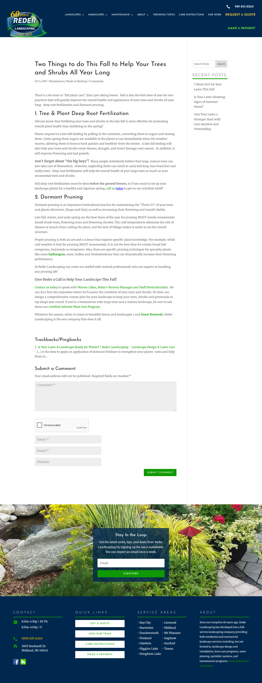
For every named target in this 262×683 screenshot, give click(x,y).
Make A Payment (241, 28)
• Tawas (167, 648)
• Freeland (144, 638)
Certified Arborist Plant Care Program (74, 306)
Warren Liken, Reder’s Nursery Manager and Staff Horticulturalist (123, 287)
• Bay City (144, 622)
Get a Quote (100, 623)
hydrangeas (56, 254)
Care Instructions (191, 15)
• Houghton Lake (149, 654)
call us (114, 188)
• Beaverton (145, 627)
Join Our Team (100, 633)
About (141, 15)
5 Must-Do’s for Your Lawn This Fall (208, 86)
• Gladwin (144, 643)
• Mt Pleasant (171, 633)
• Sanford (168, 643)
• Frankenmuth (148, 633)
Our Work (214, 15)
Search (221, 64)
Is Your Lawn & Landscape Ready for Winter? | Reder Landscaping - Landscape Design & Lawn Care (106, 347)
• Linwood (169, 622)
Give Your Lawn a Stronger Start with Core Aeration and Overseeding (207, 121)
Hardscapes (96, 15)
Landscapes (73, 15)
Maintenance (121, 15)
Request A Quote (240, 14)
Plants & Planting (76, 81)
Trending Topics (164, 15)
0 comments (96, 81)
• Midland (169, 627)
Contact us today (46, 287)
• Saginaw (169, 638)
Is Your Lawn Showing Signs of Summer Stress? (209, 101)
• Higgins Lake (148, 648)
